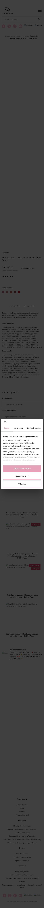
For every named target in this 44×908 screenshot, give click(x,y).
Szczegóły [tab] (18, 428)
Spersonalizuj (20, 476)
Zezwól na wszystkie (22, 468)
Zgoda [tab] (7, 428)
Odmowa (22, 484)
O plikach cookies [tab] (34, 428)
